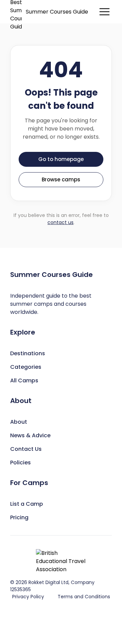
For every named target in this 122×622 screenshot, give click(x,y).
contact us (60, 222)
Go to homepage (61, 159)
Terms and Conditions (84, 596)
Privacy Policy (28, 596)
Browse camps (61, 179)
